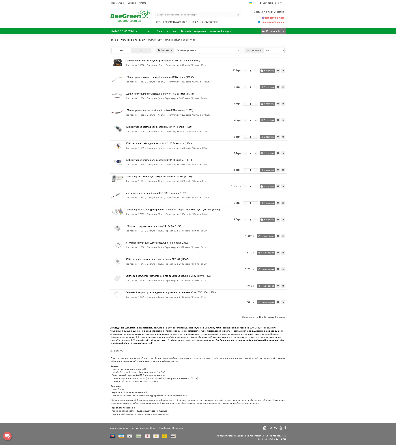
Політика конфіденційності (143, 428)
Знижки (132, 3)
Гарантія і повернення (194, 31)
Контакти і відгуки (220, 31)
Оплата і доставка (167, 31)
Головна (114, 40)
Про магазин (117, 3)
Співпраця (177, 428)
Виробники (164, 428)
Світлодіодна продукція (133, 40)
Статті (142, 3)
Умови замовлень (119, 428)
